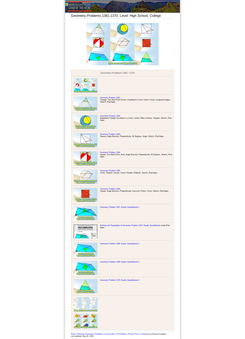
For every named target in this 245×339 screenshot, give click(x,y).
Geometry (90, 334)
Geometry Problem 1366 (110, 189)
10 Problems (121, 334)
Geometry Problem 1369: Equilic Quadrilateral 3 (119, 262)
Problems (99, 334)
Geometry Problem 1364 (110, 152)
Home (73, 334)
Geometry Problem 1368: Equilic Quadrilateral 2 (119, 244)
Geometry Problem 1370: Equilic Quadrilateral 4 (119, 280)
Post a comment (141, 334)
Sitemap (80, 334)
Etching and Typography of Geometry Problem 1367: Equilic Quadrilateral (130, 225)
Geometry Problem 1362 (110, 116)
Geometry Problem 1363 (110, 134)
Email (130, 334)
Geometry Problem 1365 (110, 171)
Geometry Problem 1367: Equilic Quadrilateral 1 (119, 207)
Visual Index (110, 334)
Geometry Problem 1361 (110, 98)
